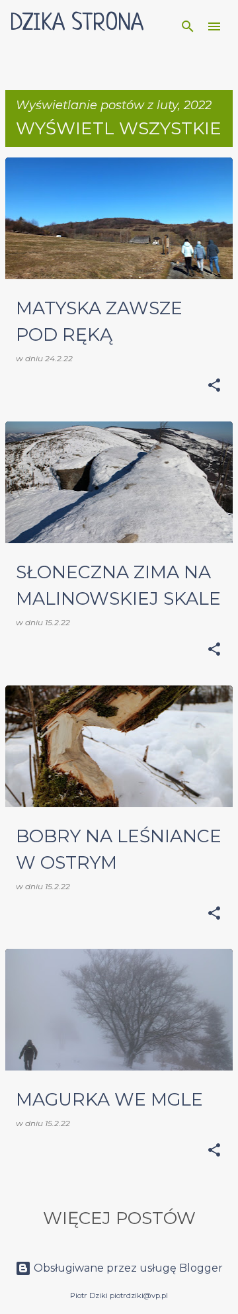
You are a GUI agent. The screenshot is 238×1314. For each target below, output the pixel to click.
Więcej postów (119, 1218)
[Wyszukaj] (188, 26)
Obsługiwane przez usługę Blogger (127, 1268)
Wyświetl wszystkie (118, 128)
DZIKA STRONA (77, 23)
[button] (214, 386)
